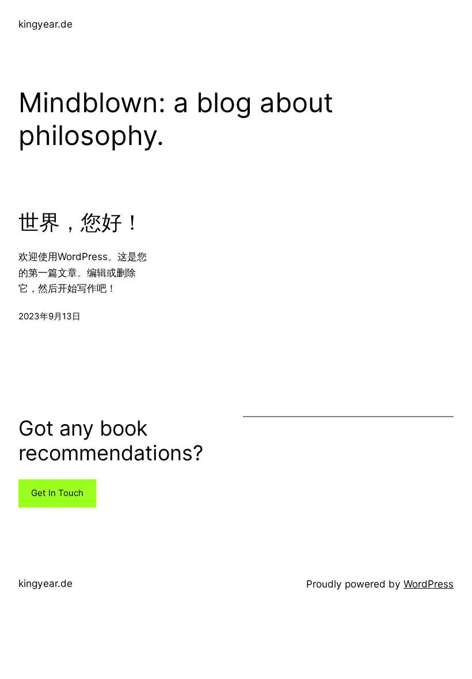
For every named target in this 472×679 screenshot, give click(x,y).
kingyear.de (45, 24)
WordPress (429, 584)
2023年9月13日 (49, 316)
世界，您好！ (80, 222)
